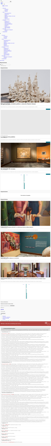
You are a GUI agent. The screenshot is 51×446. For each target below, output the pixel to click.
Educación (4, 28)
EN (4, 4)
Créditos (4, 319)
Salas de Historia (7, 26)
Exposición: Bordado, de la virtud (9, 43)
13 (24, 186)
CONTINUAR (12, 305)
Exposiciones (7, 14)
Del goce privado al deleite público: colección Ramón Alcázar (18, 104)
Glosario (6, 30)
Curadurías (6, 9)
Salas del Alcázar (7, 27)
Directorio (4, 316)
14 (24, 187)
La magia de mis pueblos (8, 137)
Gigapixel (6, 11)
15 (24, 188)
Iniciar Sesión (5, 5)
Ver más (48, 109)
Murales (6, 25)
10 (24, 183)
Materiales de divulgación (9, 29)
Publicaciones (5, 31)
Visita (3, 12)
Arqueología (7, 24)
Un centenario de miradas (8, 169)
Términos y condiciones (6, 317)
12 (24, 185)
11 (24, 184)
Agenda (6, 15)
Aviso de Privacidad (6, 318)
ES (2, 4)
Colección (4, 8)
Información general (8, 13)
